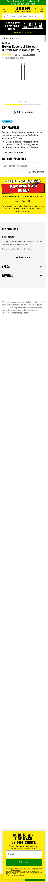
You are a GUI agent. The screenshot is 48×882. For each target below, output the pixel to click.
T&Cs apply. (26, 211)
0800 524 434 (17, 4)
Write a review (29, 55)
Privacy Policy (15, 870)
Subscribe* (24, 862)
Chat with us (13, 196)
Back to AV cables (12, 38)
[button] (8, 9)
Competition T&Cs (36, 868)
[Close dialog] (42, 834)
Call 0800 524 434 (34, 196)
